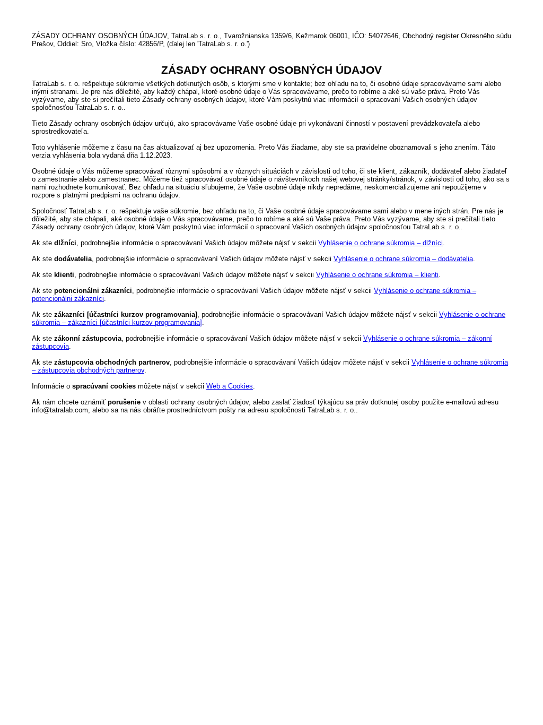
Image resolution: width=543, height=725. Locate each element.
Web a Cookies (229, 386)
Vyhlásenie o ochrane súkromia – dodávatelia (403, 259)
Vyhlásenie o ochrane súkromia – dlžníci (380, 243)
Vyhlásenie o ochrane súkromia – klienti (377, 275)
